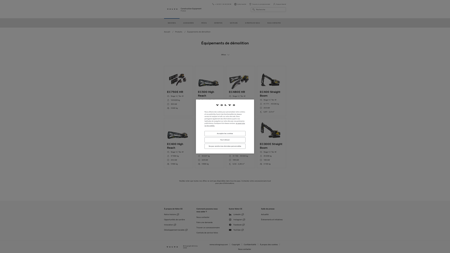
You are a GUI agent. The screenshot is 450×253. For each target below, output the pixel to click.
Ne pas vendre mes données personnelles (225, 146)
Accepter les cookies (225, 133)
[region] (225, 126)
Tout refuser (225, 140)
